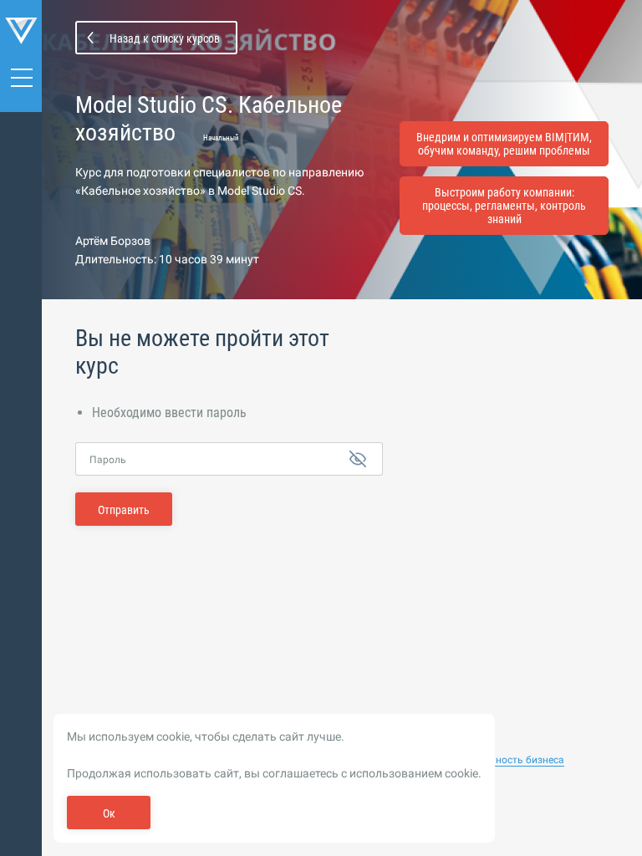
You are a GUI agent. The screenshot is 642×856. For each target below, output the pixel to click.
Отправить (124, 510)
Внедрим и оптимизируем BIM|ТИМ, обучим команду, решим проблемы (504, 143)
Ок (109, 813)
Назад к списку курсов (165, 38)
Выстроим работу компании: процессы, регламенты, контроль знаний (504, 206)
